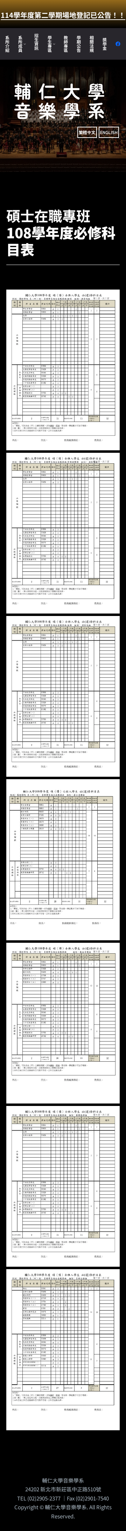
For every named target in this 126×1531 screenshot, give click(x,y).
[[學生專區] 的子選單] (54, 43)
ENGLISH (109, 132)
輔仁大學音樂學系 (63, 100)
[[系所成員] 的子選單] (24, 43)
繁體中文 (87, 132)
